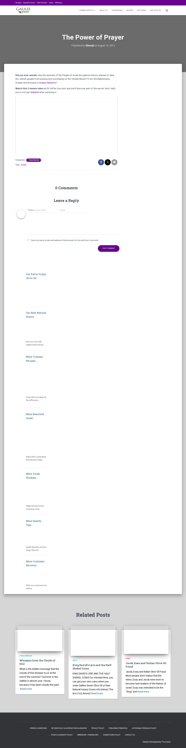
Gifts (75, 660)
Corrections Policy (111, 735)
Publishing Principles (118, 728)
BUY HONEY (141, 10)
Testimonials (117, 10)
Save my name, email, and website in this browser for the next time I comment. (65, 240)
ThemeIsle (166, 742)
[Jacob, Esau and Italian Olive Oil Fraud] (146, 640)
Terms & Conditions (38, 728)
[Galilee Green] (23, 10)
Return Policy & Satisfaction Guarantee (69, 728)
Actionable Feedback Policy (144, 728)
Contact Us (130, 735)
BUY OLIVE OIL (155, 10)
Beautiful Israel (29, 3)
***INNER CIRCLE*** (86, 10)
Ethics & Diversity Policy (62, 735)
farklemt (34, 92)
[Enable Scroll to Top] (180, 742)
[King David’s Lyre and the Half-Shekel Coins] (93, 641)
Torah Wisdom (41, 3)
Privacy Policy (97, 728)
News (51, 3)
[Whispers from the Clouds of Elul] (39, 638)
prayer (24, 165)
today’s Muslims (47, 82)
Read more (26, 688)
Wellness (58, 3)
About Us (103, 10)
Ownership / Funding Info (88, 735)
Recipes (18, 3)
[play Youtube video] (67, 126)
